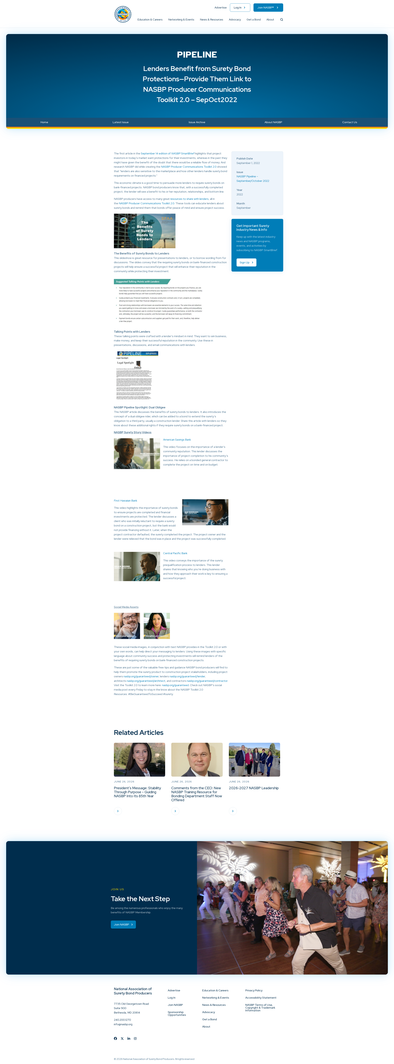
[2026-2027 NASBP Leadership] (233, 811)
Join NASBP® (265, 7)
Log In (237, 7)
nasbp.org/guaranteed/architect (146, 681)
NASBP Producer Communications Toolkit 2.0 (189, 166)
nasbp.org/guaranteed (175, 685)
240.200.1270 (122, 1020)
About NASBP (273, 122)
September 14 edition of (167, 153)
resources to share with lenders (189, 199)
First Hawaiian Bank (125, 500)
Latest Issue (121, 122)
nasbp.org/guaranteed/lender (187, 676)
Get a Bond (254, 19)
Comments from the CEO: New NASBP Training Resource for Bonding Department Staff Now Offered (196, 794)
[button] (163, 19)
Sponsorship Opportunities (177, 1013)
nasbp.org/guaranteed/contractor (207, 681)
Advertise (221, 7)
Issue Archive (197, 122)
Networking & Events (181, 19)
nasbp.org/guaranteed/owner (141, 676)
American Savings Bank (177, 439)
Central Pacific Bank (175, 553)
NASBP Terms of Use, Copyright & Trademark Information (260, 1007)
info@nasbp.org (123, 1024)
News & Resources (211, 19)
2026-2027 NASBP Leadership (254, 788)
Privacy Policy (253, 990)
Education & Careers (150, 19)
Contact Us (349, 122)
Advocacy (235, 19)
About (270, 19)
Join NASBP (175, 1005)
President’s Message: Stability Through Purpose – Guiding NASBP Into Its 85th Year (137, 792)
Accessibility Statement (260, 997)
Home (44, 122)
